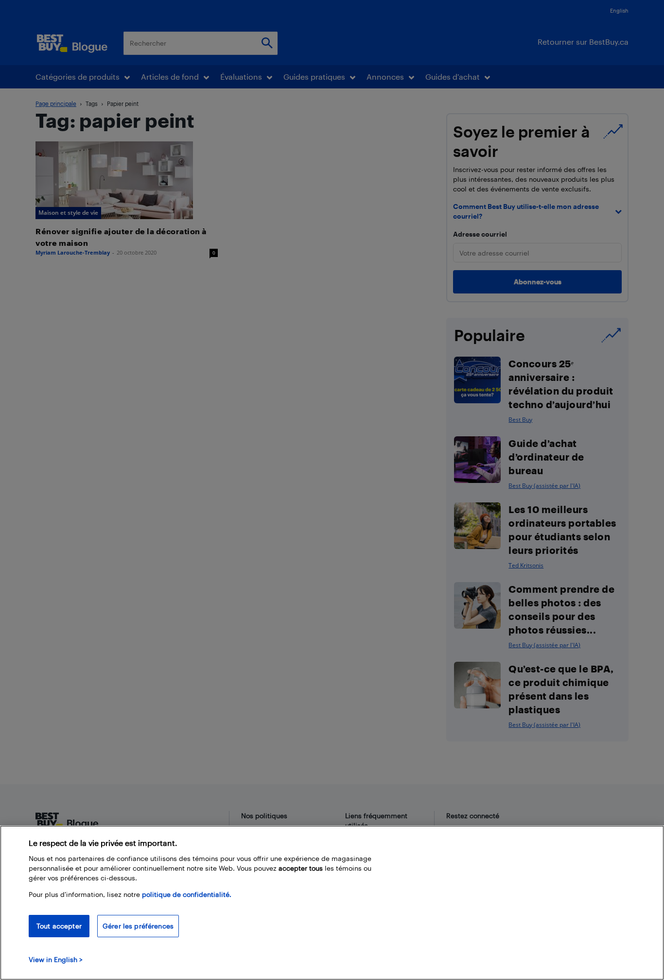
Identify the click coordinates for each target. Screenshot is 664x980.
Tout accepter (59, 926)
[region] (332, 902)
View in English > (56, 959)
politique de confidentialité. (186, 894)
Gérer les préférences (138, 926)
